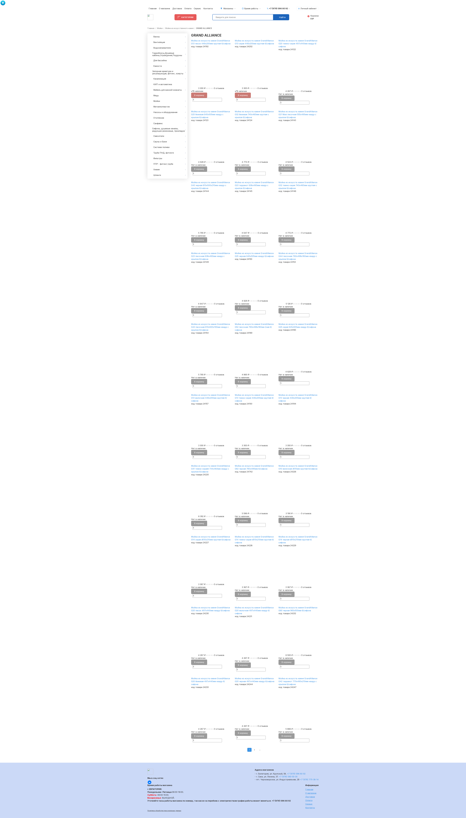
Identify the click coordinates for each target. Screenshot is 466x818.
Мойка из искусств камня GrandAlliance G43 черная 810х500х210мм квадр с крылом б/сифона (210, 185)
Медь (156, 95)
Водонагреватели (162, 48)
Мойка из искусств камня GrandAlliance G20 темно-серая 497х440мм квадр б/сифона (298, 43)
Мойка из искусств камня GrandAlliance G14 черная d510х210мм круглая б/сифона (298, 540)
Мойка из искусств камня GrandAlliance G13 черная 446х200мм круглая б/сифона (298, 398)
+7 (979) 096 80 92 (278, 8)
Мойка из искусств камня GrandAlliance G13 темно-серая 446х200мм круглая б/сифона (254, 398)
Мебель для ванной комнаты (167, 90)
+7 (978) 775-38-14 (309, 779)
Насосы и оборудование (165, 112)
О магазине (164, 8)
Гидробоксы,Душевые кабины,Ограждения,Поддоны (167, 54)
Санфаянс (158, 123)
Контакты (208, 8)
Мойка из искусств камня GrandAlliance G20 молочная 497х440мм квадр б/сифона (254, 610)
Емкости (157, 66)
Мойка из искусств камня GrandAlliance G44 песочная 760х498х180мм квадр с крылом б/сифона (298, 256)
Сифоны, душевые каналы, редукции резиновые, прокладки (168, 129)
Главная (153, 8)
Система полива (161, 147)
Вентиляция (159, 42)
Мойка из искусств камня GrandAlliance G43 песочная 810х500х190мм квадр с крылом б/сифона (210, 327)
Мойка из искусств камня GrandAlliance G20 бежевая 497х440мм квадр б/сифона (210, 681)
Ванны (156, 36)
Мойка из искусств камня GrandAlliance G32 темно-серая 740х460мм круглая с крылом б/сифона (298, 185)
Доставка (177, 8)
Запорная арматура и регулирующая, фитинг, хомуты (167, 72)
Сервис (197, 8)
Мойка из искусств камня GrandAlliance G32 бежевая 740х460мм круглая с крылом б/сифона (254, 114)
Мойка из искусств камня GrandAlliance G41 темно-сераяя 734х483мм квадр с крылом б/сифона (210, 469)
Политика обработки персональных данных (164, 811)
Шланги (157, 175)
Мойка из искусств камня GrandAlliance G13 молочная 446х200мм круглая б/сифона (210, 398)
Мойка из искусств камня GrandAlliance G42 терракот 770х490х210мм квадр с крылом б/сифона (298, 681)
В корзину (199, 95)
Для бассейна (160, 60)
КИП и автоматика (162, 84)
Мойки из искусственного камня (179, 28)
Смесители (158, 136)
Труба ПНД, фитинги (163, 153)
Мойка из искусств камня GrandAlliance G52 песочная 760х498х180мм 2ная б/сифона (254, 327)
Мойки (160, 28)
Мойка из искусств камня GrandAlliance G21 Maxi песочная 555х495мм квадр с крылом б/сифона (298, 114)
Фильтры (157, 158)
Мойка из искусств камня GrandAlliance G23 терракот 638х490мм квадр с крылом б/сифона (254, 185)
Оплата (187, 8)
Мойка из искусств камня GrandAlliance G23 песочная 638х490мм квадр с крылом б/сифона (210, 256)
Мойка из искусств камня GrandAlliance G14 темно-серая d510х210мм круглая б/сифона (254, 540)
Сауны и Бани (160, 141)
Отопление (158, 118)
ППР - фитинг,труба (163, 164)
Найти (282, 17)
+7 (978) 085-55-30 (288, 776)
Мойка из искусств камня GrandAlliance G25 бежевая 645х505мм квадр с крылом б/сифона (210, 114)
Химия (156, 169)
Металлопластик (161, 106)
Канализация (159, 79)
